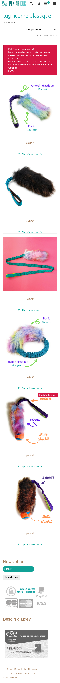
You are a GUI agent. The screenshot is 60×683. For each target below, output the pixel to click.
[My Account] (39, 4)
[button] (30, 154)
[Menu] (54, 4)
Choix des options (30, 148)
